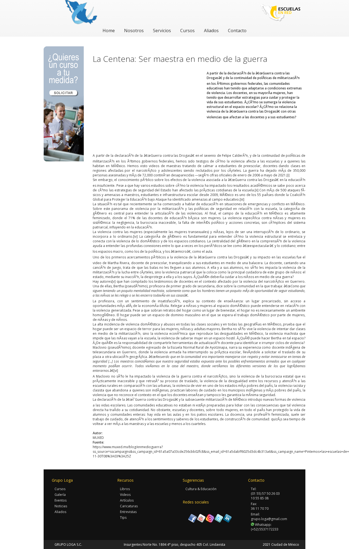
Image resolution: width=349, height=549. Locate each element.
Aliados (211, 31)
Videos (125, 494)
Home (109, 31)
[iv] (135, 236)
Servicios (162, 31)
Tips (123, 517)
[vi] (115, 370)
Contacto (237, 31)
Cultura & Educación (200, 489)
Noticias (61, 506)
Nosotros (134, 31)
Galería (60, 494)
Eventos (61, 500)
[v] (114, 281)
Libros (125, 489)
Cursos (187, 31)
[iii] (242, 199)
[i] (288, 175)
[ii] (256, 190)
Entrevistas (128, 511)
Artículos (127, 500)
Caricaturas (129, 506)
